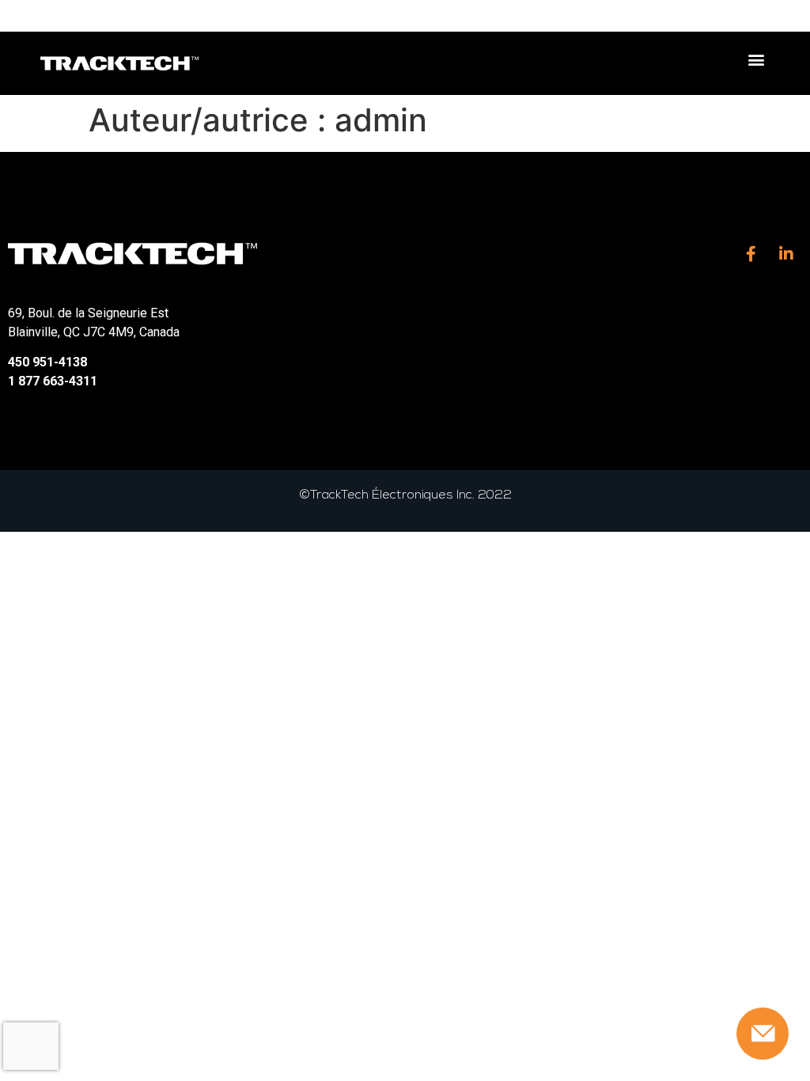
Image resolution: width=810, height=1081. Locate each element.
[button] (757, 60)
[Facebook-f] (750, 254)
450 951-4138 (47, 362)
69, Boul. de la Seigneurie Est (88, 313)
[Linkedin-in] (786, 254)
